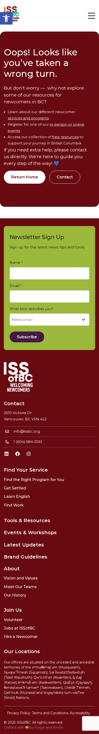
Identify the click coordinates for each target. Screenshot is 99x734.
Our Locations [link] (22, 651)
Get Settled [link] (15, 488)
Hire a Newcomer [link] (21, 636)
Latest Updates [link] (24, 545)
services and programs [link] (28, 118)
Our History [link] (15, 595)
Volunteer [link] (13, 619)
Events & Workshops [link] (30, 532)
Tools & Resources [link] (27, 520)
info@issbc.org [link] (26, 431)
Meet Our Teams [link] (20, 587)
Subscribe (27, 337)
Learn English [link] (17, 496)
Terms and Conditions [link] (50, 713)
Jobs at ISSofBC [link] (19, 628)
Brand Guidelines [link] (25, 557)
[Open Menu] (91, 15)
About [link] (12, 569)
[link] (6, 18)
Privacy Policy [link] (18, 713)
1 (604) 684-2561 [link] (27, 442)
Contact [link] (65, 177)
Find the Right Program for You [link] (34, 479)
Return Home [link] (24, 177)
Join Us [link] (13, 610)
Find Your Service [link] (26, 470)
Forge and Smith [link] (49, 727)
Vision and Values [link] (21, 578)
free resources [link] (65, 137)
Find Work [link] (14, 505)
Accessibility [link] (80, 713)
